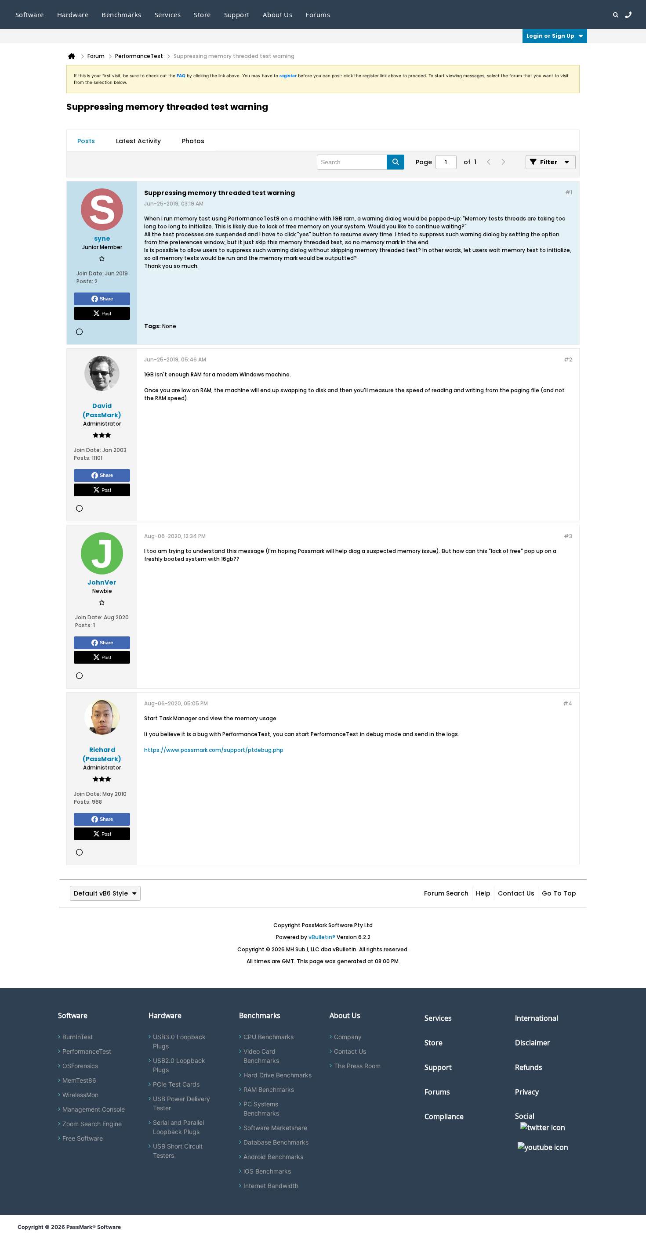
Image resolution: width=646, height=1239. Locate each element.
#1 (568, 192)
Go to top (559, 893)
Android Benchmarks (273, 1156)
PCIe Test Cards (176, 1084)
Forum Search (446, 893)
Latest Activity (138, 141)
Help (483, 893)
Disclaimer (532, 1043)
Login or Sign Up (550, 36)
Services (438, 1018)
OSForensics (80, 1065)
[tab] (86, 141)
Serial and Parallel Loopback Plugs (178, 1127)
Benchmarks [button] (122, 14)
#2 (568, 359)
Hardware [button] (73, 14)
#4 (567, 703)
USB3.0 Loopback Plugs (179, 1041)
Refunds (528, 1067)
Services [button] (168, 14)
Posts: (84, 281)
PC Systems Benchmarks (261, 1108)
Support (237, 14)
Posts (86, 141)
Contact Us (516, 893)
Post (106, 313)
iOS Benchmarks (267, 1171)
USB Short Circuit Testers (178, 1150)
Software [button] (29, 14)
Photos (193, 141)
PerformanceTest (86, 1051)
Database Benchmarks (275, 1142)
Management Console (93, 1109)
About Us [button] (278, 14)
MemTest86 (79, 1080)
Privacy (527, 1092)
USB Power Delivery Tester (181, 1103)
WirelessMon (80, 1094)
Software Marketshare (275, 1127)
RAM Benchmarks (268, 1089)
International (536, 1018)
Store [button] (202, 14)
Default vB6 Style (101, 893)
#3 (568, 536)
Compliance (444, 1116)
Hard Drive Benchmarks (277, 1075)
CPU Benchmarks (268, 1036)
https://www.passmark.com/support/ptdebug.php (213, 750)
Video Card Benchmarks (261, 1056)
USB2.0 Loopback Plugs (179, 1065)
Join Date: (90, 273)
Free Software (82, 1138)
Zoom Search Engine (92, 1123)
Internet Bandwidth (270, 1185)
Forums (317, 14)
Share (106, 298)
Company (348, 1036)
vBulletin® (321, 937)
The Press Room (357, 1065)
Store (434, 1043)
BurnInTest (77, 1036)
